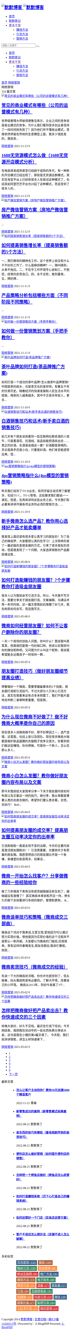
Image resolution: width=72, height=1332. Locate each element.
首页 (12, 16)
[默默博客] (22, 7)
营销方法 (22, 38)
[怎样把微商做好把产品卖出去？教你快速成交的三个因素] (36, 1001)
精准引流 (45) (26, 1285)
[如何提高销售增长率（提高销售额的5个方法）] (33, 236)
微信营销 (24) (49, 1308)
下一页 (13, 1074)
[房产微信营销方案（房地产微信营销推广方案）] (33, 200)
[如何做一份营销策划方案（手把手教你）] (29, 321)
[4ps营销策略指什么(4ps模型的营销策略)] (28, 466)
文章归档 (40, 1319)
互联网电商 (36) (41, 1291)
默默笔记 (15, 20)
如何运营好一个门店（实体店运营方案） (42, 1217)
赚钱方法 (22, 29)
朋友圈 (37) (59, 1285)
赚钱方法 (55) (26, 1279)
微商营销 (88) (47, 1268)
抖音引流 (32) (43, 1297)
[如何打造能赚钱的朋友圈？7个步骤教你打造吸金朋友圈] (36, 570)
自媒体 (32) (24, 1297)
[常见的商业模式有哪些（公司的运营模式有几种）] (35, 96)
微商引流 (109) (26, 1268)
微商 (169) (45, 1262)
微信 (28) (60, 1297)
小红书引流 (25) (27, 1308)
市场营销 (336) (26, 1262)
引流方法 (22, 34)
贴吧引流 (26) (46, 1302)
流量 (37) (43, 1285)
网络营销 (14, 82)
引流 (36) (23, 1291)
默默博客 (26, 1319)
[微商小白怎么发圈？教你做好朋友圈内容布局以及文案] (36, 766)
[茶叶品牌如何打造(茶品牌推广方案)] (26, 357)
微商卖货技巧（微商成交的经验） (34, 967)
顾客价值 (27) (26, 1302)
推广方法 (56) (49, 1274)
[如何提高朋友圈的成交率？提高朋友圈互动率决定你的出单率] (36, 821)
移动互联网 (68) (27, 1274)
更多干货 (15, 25)
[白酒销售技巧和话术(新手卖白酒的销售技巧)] (31, 411)
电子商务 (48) (46, 1279)
